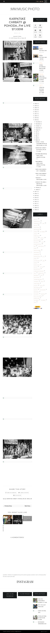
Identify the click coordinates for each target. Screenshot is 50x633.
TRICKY (42, 281)
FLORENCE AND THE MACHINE (38, 271)
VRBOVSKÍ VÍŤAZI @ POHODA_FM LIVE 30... (27, 518)
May (37, 136)
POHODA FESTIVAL (37, 221)
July (36, 132)
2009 (36, 207)
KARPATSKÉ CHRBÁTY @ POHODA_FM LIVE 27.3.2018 (41, 149)
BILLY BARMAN (42, 231)
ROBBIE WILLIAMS (36, 298)
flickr (40, 32)
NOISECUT (42, 237)
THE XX (35, 302)
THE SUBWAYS (43, 300)
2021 (36, 113)
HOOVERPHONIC (36, 254)
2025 (36, 105)
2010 (36, 205)
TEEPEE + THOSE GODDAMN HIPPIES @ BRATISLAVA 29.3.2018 (41, 143)
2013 (36, 199)
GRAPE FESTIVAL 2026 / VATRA (43, 57)
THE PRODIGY (36, 281)
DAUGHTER (35, 289)
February (37, 187)
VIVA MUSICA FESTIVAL (37, 244)
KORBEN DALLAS (36, 235)
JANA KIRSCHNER (36, 229)
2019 (36, 118)
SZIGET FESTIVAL (36, 277)
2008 (36, 209)
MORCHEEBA (36, 275)
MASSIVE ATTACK (41, 273)
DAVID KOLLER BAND (37, 250)
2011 (36, 203)
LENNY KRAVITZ (36, 291)
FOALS (35, 273)
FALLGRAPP (36, 237)
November (38, 124)
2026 (36, 103)
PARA (43, 223)
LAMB (43, 260)
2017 (36, 191)
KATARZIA (35, 231)
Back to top (43, 631)
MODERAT (35, 262)
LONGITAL (35, 233)
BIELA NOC (35, 225)
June (37, 134)
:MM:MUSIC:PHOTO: (25, 9)
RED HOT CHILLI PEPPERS (38, 296)
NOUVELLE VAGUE (37, 264)
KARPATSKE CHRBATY (12, 499)
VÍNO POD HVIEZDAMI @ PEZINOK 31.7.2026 (42, 600)
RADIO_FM (29, 499)
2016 (36, 193)
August (37, 130)
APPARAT (35, 258)
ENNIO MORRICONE (37, 287)
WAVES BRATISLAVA (37, 269)
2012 (36, 201)
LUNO (42, 242)
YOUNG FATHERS (36, 283)
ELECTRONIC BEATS (37, 260)
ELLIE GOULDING (42, 289)
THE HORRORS (36, 300)
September (38, 128)
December (38, 122)
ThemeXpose (12, 631)
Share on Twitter (24, 492)
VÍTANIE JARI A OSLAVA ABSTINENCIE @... (7, 521)
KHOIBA (35, 248)
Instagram (40, 27)
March (37, 140)
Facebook (35, 27)
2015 (36, 195)
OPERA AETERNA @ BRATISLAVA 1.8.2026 (42, 617)
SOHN (41, 275)
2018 (36, 120)
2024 (36, 107)
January (37, 189)
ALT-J (43, 256)
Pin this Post (18, 495)
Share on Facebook (11, 492)
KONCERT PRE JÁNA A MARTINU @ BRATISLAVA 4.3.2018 (41, 183)
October (37, 126)
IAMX (34, 246)
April (37, 138)
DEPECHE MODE (36, 252)
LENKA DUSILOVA (41, 246)
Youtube (35, 32)
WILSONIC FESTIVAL (37, 256)
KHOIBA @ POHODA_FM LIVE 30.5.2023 (17, 521)
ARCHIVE (41, 285)
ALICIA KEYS (36, 285)
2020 (36, 116)
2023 (36, 109)
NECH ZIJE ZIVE (36, 242)
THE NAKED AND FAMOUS (38, 279)
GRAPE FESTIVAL (36, 227)
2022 (36, 111)
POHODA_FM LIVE (22, 499)
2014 (36, 197)
